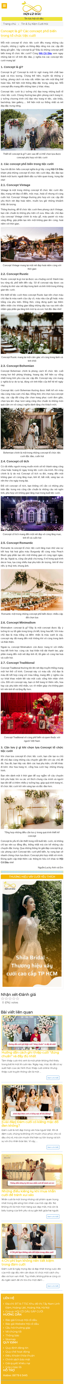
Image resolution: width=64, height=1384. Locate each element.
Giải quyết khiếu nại (17, 1363)
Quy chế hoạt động (17, 1351)
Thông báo (12, 1335)
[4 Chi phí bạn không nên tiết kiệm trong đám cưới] (32, 1241)
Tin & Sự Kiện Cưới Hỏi (34, 23)
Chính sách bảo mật (17, 1359)
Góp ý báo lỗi (13, 1367)
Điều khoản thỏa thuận (20, 1355)
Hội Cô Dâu (45, 53)
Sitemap (10, 1339)
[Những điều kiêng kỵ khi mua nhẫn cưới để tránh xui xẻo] (32, 1172)
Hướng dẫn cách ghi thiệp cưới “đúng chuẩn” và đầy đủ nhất (30, 1054)
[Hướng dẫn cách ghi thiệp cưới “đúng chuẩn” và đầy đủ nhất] (32, 1033)
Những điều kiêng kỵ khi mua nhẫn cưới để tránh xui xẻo (29, 1193)
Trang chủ (9, 23)
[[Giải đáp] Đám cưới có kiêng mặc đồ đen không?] (32, 1102)
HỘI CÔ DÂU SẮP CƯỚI (29, 1311)
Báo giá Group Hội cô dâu (21, 1320)
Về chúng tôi (13, 1331)
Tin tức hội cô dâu (33, 18)
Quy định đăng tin (16, 1347)
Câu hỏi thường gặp (17, 1327)
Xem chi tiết (53, 1078)
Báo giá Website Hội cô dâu (22, 1323)
